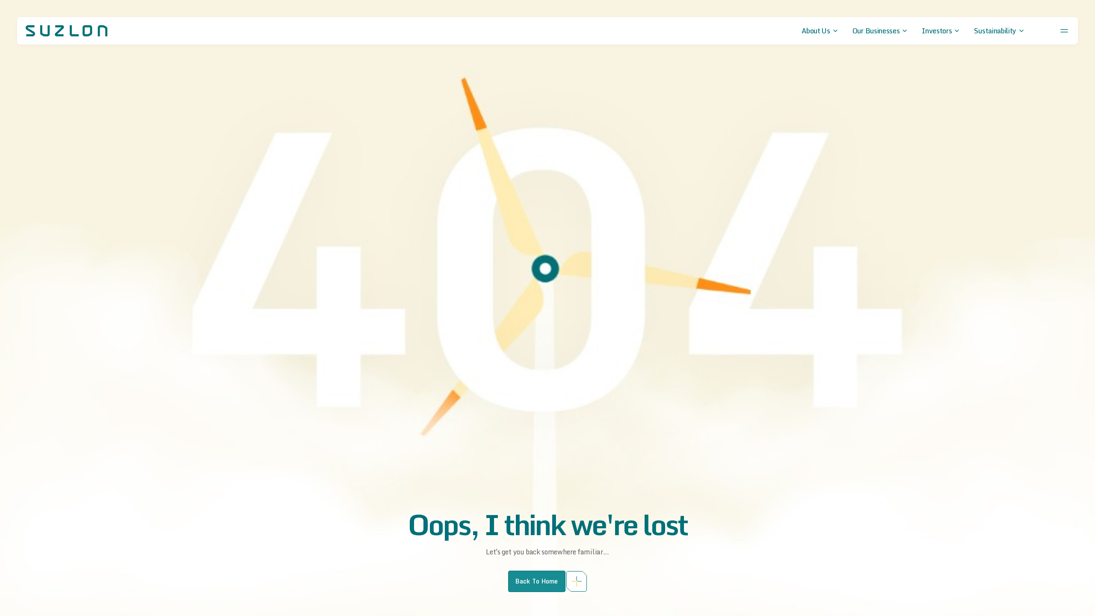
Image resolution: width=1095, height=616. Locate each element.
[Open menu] (1064, 31)
